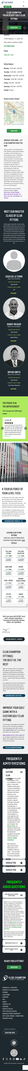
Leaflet (13, 124)
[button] (23, 2)
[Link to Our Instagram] (14, 1059)
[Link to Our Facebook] (3, 1059)
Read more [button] (13, 293)
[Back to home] (7, 2)
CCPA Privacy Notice (9, 1011)
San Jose (10, 196)
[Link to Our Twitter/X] (7, 1059)
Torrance (6, 198)
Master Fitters (10, 730)
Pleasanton (10, 194)
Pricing (5, 992)
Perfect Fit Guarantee (10, 990)
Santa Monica (16, 196)
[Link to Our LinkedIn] (21, 1059)
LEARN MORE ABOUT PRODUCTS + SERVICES (15, 521)
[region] (14, 630)
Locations (6, 995)
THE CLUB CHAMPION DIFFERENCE (13, 748)
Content (5, 997)
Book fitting (7, 6)
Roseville (16, 194)
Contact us (6, 1004)
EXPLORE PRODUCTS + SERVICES (14, 639)
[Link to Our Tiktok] (24, 1059)
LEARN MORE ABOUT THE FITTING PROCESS (15, 696)
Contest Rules (7, 1018)
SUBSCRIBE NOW (10, 1033)
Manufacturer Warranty (11, 1014)
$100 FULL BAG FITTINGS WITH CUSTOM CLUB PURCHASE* (14, 540)
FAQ (3, 999)
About (4, 1002)
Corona (8, 192)
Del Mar (13, 192)
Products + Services (9, 988)
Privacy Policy (7, 1009)
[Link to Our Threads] (10, 1059)
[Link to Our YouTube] (17, 1059)
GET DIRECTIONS (9, 46)
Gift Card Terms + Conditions (12, 1016)
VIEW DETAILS (8, 560)
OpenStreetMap (20, 124)
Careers (5, 1006)
